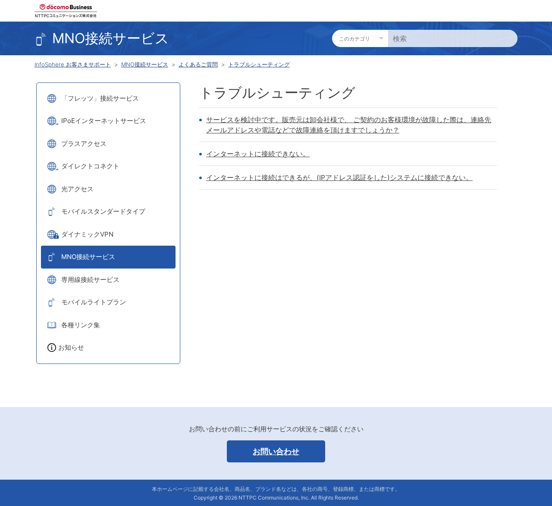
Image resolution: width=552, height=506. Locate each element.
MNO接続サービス (144, 64)
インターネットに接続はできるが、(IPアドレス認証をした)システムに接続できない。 (339, 177)
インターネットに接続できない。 (258, 153)
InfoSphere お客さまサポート (72, 64)
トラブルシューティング (259, 64)
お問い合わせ (276, 451)
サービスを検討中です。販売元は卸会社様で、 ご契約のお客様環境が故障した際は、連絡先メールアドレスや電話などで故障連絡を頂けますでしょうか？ (348, 124)
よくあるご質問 (198, 64)
